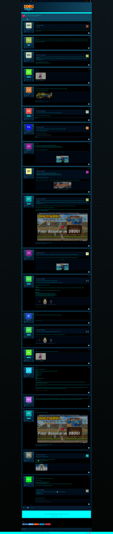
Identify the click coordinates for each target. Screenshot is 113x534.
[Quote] (89, 33)
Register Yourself (54, 516)
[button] (25, 524)
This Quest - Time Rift (43, 500)
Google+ (66, 189)
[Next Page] (32, 19)
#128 (89, 143)
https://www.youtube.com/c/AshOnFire (41, 243)
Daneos (27, 16)
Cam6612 (42, 390)
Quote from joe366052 (40, 171)
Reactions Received (26, 46)
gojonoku (42, 306)
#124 (89, 69)
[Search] (90, 1)
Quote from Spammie (40, 252)
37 (31, 507)
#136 (89, 367)
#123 (89, 52)
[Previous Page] (22, 19)
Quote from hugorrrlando (41, 55)
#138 (89, 410)
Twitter (63, 189)
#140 (89, 476)
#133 (89, 313)
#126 (89, 108)
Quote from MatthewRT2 (40, 111)
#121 (89, 22)
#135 (89, 349)
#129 (89, 168)
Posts (24, 47)
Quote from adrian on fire (41, 454)
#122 (89, 37)
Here (42, 100)
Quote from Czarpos (40, 127)
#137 (89, 396)
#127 (89, 124)
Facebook (61, 189)
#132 (89, 276)
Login (61, 516)
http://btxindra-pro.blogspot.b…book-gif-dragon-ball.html (47, 304)
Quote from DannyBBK (40, 278)
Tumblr (64, 189)
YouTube (58, 189)
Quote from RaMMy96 (40, 490)
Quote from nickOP (39, 25)
